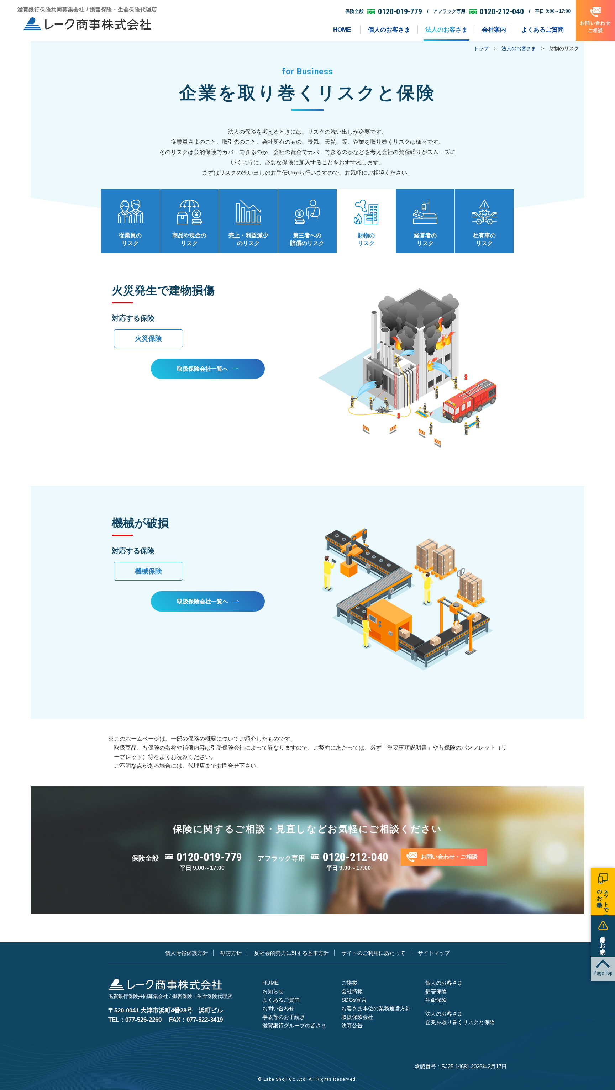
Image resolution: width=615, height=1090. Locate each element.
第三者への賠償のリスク (307, 239)
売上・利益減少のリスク (248, 239)
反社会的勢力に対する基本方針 (291, 953)
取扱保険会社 (357, 1017)
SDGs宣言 (354, 1000)
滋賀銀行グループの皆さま (294, 1025)
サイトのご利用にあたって (373, 953)
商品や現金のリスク (189, 239)
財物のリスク (366, 239)
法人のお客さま (518, 48)
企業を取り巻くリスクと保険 (460, 1022)
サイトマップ (434, 953)
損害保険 (436, 991)
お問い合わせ (278, 1008)
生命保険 (436, 1000)
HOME (270, 983)
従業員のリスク (130, 239)
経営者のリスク (425, 239)
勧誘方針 (231, 953)
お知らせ (273, 991)
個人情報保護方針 (186, 953)
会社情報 (352, 991)
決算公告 (352, 1025)
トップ (481, 48)
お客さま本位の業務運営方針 (376, 1008)
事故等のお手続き (283, 1017)
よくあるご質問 (281, 1000)
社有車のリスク (484, 239)
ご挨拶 (349, 983)
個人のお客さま (444, 983)
